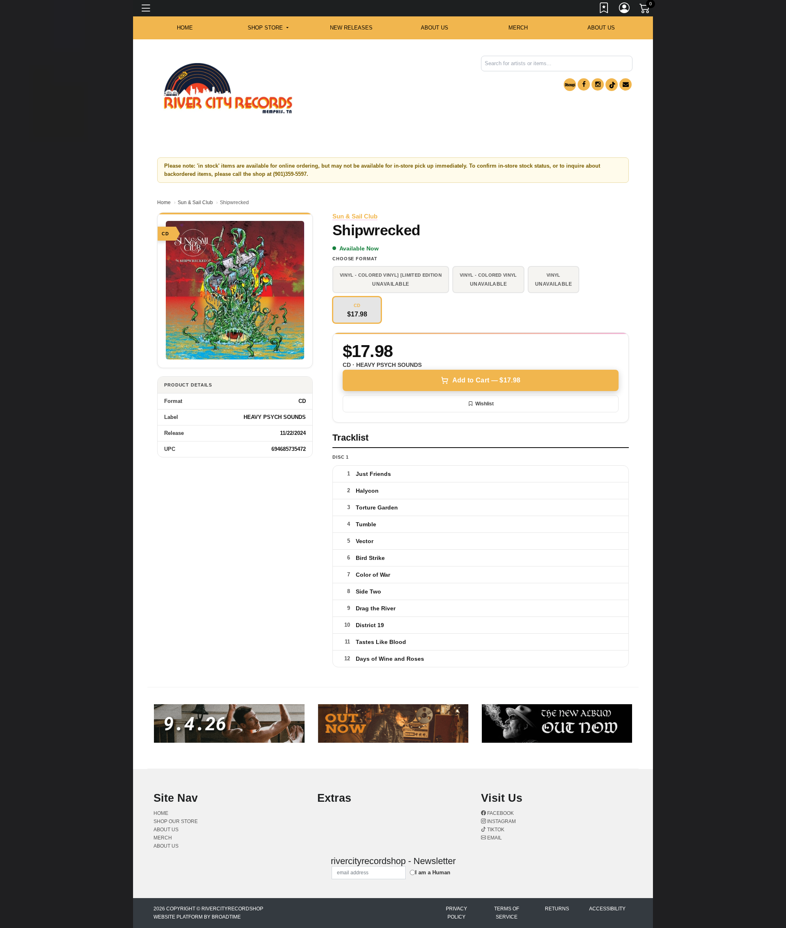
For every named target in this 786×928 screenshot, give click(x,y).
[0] (645, 10)
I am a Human (432, 872)
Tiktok (495, 829)
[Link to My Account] (624, 9)
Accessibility (607, 909)
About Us (601, 28)
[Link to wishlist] (604, 9)
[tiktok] (612, 84)
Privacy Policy (456, 913)
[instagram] (598, 84)
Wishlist (484, 404)
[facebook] (584, 84)
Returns (557, 909)
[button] (268, 27)
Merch (518, 28)
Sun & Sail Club (195, 202)
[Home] (228, 88)
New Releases (351, 28)
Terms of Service (506, 913)
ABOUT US (434, 28)
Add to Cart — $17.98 (486, 380)
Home (164, 202)
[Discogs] (570, 84)
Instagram (501, 821)
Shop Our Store (176, 821)
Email (494, 838)
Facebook (500, 813)
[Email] (625, 84)
